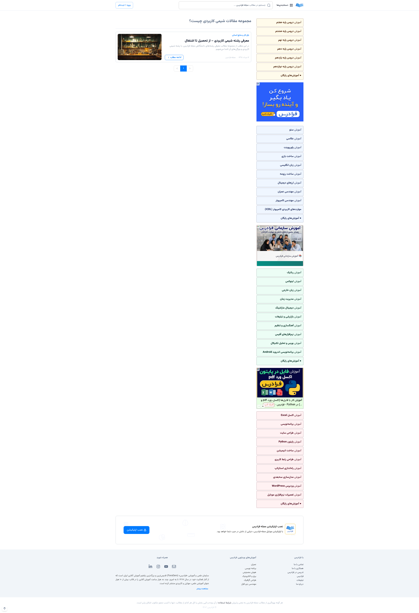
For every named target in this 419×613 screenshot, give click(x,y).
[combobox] (223, 5)
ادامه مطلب (175, 57)
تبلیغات (300, 580)
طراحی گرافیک (250, 580)
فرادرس (300, 576)
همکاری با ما (297, 568)
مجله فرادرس (230, 57)
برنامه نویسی (250, 568)
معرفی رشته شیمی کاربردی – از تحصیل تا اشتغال (217, 40)
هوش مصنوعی (249, 572)
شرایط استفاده (224, 603)
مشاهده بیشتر (202, 588)
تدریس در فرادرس (295, 572)
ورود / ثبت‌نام (124, 5)
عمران (253, 564)
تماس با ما (298, 564)
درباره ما (299, 584)
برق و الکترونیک (249, 576)
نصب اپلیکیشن (135, 530)
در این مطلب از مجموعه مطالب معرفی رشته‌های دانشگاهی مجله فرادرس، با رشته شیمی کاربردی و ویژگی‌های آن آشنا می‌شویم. (209, 47)
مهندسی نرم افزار (248, 584)
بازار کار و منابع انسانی (240, 35)
